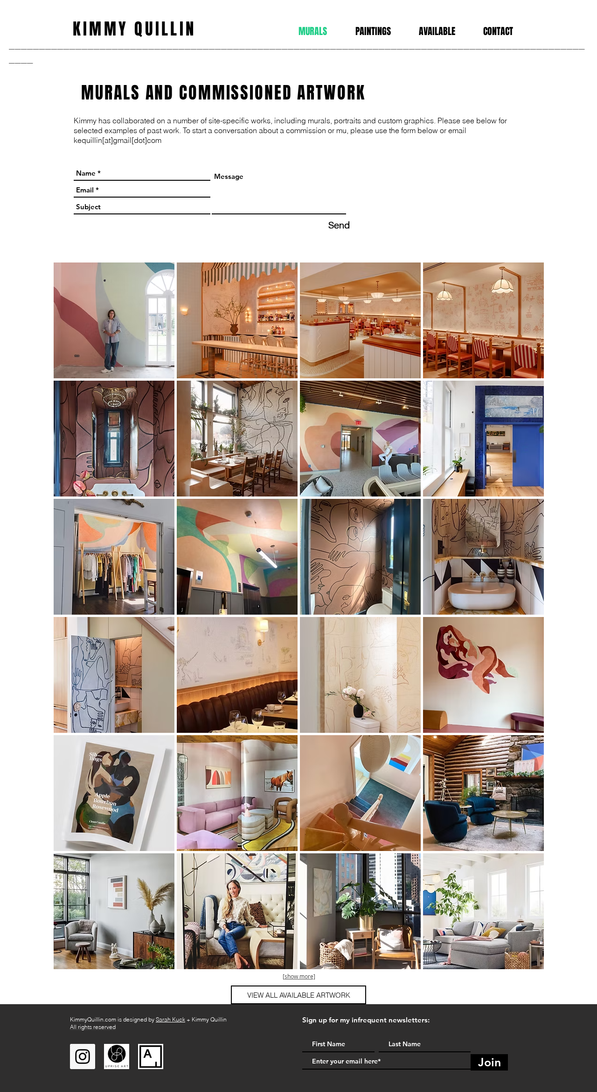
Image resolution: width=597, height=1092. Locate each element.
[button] (114, 320)
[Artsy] (150, 1056)
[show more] (299, 976)
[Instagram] (82, 1056)
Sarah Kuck (170, 1019)
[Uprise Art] (116, 1056)
